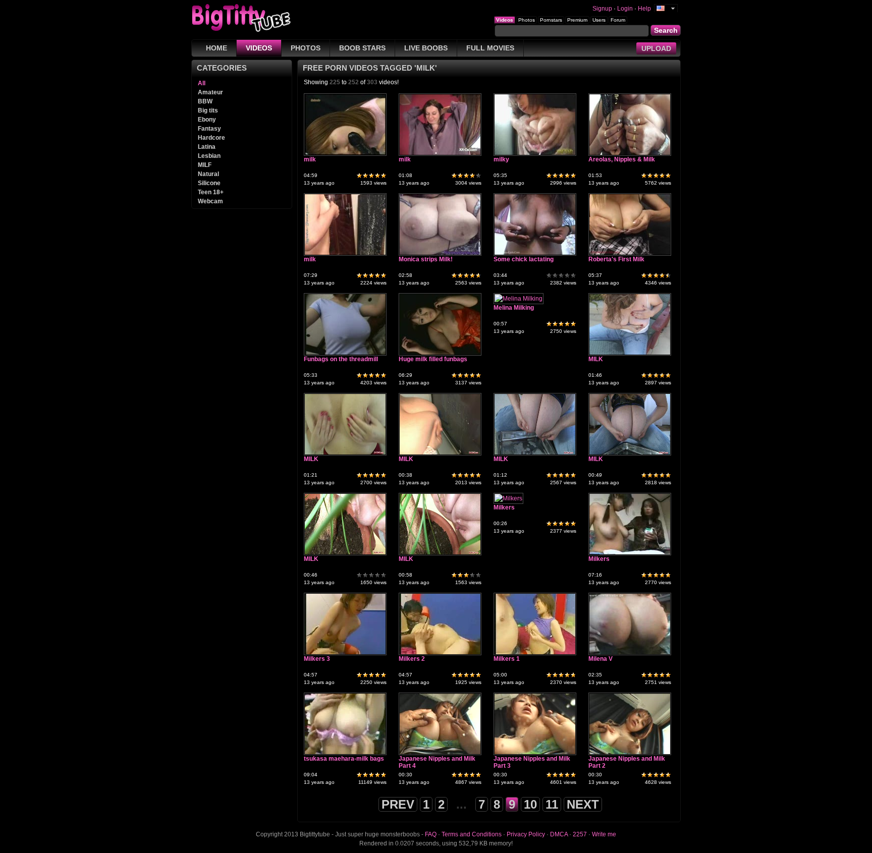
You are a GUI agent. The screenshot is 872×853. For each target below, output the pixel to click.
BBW (205, 101)
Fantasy (209, 128)
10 (530, 804)
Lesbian (209, 155)
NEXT (583, 804)
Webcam (210, 201)
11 (552, 804)
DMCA (559, 834)
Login (625, 8)
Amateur (210, 92)
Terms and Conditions (472, 834)
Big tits (208, 110)
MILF (204, 164)
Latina (206, 146)
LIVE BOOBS (426, 48)
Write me (604, 834)
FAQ (431, 834)
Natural (208, 174)
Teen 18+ (211, 192)
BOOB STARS (362, 48)
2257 (580, 834)
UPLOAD (656, 48)
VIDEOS (259, 48)
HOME (216, 48)
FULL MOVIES (490, 48)
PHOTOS (305, 48)
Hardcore (211, 137)
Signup (602, 8)
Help (644, 8)
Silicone (209, 183)
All (201, 83)
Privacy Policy (526, 834)
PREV (398, 804)
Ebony (207, 119)
